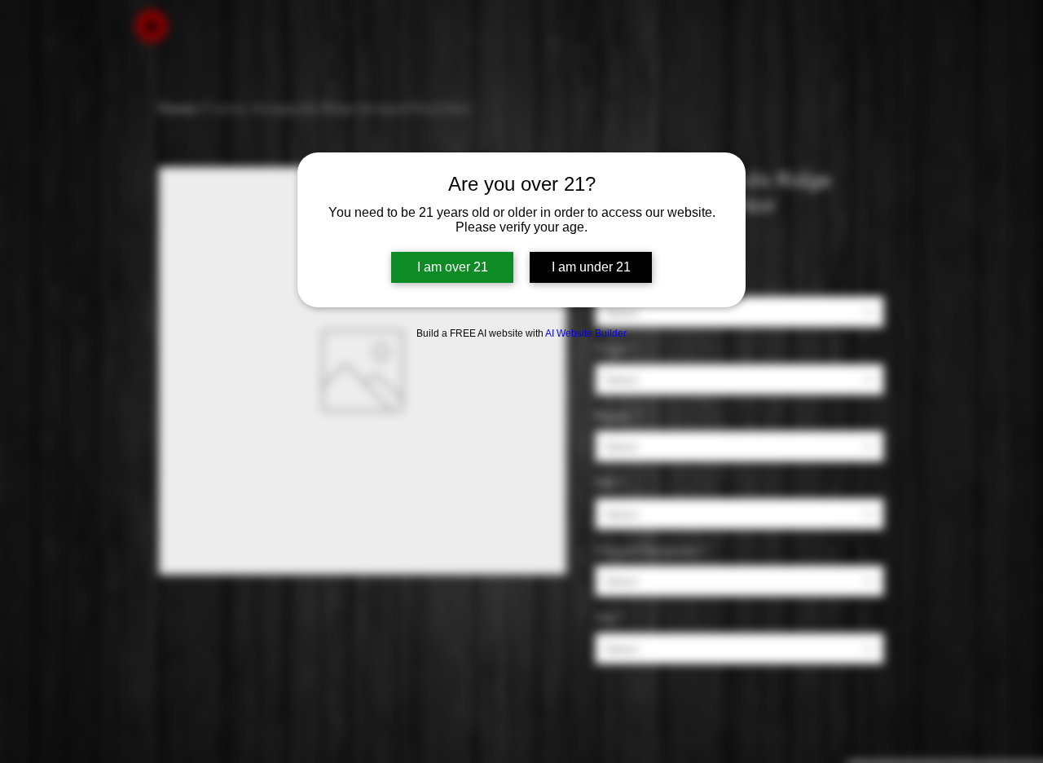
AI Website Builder (586, 333)
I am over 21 (452, 267)
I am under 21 (591, 267)
